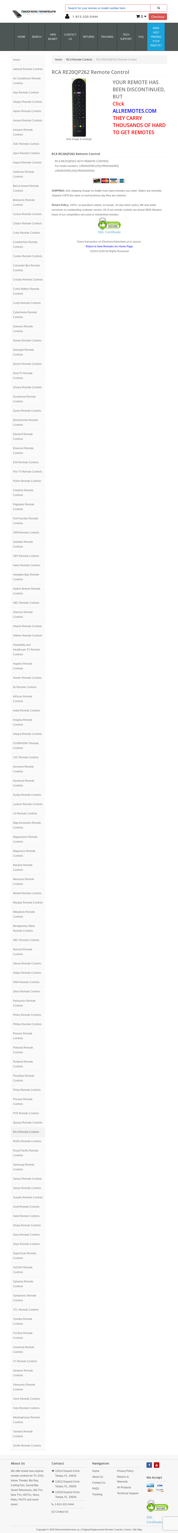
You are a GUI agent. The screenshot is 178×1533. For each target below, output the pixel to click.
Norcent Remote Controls (22, 952)
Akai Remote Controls (26, 92)
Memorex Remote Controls (23, 882)
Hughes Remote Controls (22, 666)
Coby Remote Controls (26, 232)
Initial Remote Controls (26, 710)
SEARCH (36, 37)
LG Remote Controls (25, 813)
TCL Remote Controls (26, 1309)
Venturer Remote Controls (23, 1373)
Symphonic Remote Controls (24, 1298)
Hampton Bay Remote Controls (26, 577)
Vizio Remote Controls (26, 1408)
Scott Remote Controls (26, 1206)
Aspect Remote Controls (27, 162)
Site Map (137, 1529)
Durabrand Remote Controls (24, 399)
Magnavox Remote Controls (24, 853)
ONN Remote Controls (26, 982)
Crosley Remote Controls (28, 279)
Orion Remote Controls (26, 991)
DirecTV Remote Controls (23, 376)
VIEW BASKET (52, 37)
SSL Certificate (109, 232)
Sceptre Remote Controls (28, 1197)
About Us (97, 1476)
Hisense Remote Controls (23, 614)
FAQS (95, 1488)
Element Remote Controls (23, 436)
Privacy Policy (125, 1471)
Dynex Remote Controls (27, 410)
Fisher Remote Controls (27, 481)
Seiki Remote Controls (26, 1216)
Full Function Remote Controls (25, 521)
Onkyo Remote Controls (27, 972)
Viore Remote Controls (26, 1398)
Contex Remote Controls (27, 256)
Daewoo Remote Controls (23, 329)
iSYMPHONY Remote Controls (26, 746)
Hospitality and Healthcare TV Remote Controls (26, 649)
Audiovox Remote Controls (23, 174)
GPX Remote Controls (26, 556)
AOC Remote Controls (26, 143)
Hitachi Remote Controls (27, 626)
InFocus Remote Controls (22, 699)
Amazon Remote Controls (23, 132)
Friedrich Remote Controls (23, 493)
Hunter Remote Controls (27, 677)
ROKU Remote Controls (27, 1141)
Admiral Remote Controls (28, 69)
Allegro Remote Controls (27, 101)
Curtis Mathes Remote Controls (26, 291)
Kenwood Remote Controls (23, 783)
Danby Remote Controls (27, 340)
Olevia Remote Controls (27, 963)
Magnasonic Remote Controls (25, 839)
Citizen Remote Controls (27, 223)
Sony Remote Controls (26, 1234)
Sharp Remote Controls (27, 1225)
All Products (124, 1487)
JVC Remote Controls (26, 757)
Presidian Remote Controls (23, 1078)
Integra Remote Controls (27, 734)
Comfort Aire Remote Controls (25, 244)
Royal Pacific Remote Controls (25, 1153)
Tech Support (126, 37)
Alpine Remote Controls (27, 111)
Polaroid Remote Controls (23, 1050)
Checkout (157, 16)
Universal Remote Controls (23, 1350)
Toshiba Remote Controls (22, 1321)
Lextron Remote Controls (28, 804)
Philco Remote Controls (27, 1014)
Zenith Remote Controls (27, 1445)
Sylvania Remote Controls (23, 1284)
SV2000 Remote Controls (23, 1270)
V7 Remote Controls (25, 1361)
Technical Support (127, 1493)
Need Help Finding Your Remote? (156, 36)
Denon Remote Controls (27, 363)
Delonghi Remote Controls (23, 352)
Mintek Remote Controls (27, 893)
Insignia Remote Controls (22, 722)
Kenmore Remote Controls (23, 769)
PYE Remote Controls (26, 1113)
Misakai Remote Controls (28, 902)
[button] (67, 17)
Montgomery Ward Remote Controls (24, 928)
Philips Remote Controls (27, 1024)
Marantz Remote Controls (23, 867)
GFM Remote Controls (26, 532)
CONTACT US (70, 37)
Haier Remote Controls (26, 565)
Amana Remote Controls (27, 120)
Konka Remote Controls (27, 794)
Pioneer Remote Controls (22, 1036)
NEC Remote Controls (26, 940)
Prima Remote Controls (27, 1089)
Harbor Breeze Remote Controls (26, 591)
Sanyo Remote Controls (27, 1188)
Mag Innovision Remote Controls (27, 825)
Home (21, 37)
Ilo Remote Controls (24, 687)
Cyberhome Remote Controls (25, 315)
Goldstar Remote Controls (23, 544)
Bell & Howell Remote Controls (26, 188)
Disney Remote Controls (27, 387)
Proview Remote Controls (23, 1102)
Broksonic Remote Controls (24, 202)
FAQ (141, 37)
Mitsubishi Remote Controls (24, 914)
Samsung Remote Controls (23, 1167)
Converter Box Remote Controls (26, 268)
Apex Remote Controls (26, 153)
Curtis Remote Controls (27, 303)
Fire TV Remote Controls (27, 471)
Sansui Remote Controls (27, 1178)
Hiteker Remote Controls (27, 635)
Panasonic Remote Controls (24, 1003)
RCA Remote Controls (26, 1131)
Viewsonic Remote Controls (24, 1387)
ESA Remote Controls (26, 462)
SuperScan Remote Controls (24, 1256)
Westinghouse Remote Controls (26, 1420)
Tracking (107, 37)
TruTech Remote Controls (23, 1335)
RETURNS (88, 37)
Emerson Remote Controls (23, 451)
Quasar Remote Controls (27, 1122)
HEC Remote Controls (26, 602)
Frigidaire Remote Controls (23, 507)
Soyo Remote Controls (26, 1244)
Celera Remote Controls (27, 214)
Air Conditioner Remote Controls (27, 81)
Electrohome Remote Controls (25, 422)
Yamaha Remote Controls (23, 1434)
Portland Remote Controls (23, 1064)
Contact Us (61, 1511)
